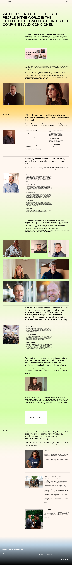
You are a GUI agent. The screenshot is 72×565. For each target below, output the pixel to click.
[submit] (22, 554)
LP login (56, 553)
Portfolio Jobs (49, 554)
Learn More (46, 502)
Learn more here (28, 373)
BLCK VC (60, 512)
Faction (39, 553)
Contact (48, 553)
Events (63, 553)
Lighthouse (40, 554)
